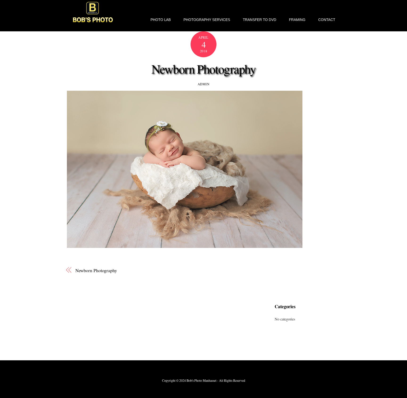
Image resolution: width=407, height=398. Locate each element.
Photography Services (206, 20)
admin (203, 84)
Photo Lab (161, 20)
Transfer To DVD (259, 20)
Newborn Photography (203, 68)
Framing (297, 20)
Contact (326, 20)
